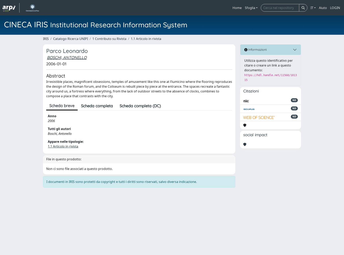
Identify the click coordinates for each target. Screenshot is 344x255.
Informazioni (257, 50)
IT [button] (312, 8)
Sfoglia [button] (250, 8)
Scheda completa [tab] (97, 105)
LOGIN (335, 8)
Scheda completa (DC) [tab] (140, 105)
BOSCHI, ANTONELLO (67, 57)
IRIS (46, 39)
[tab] (167, 106)
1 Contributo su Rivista (109, 39)
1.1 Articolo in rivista (146, 39)
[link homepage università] (32, 8)
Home (237, 8)
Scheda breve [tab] (61, 105)
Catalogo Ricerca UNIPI (70, 39)
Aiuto (323, 8)
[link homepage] (11, 8)
